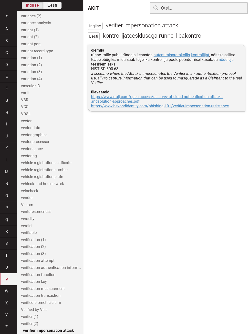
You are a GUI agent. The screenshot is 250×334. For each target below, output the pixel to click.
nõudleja (226, 59)
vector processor (35, 141)
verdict (26, 225)
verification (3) (33, 253)
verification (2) (33, 246)
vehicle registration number (44, 169)
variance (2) (31, 16)
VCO (25, 106)
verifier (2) (29, 323)
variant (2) (30, 36)
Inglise (32, 5)
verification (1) (33, 239)
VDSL (26, 113)
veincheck (29, 191)
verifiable (29, 232)
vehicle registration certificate (46, 162)
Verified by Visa (34, 309)
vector (26, 121)
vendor (27, 197)
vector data (30, 127)
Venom (27, 204)
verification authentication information (52, 267)
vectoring (29, 156)
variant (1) (30, 30)
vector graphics (34, 135)
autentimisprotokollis (172, 55)
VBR (24, 100)
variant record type (37, 51)
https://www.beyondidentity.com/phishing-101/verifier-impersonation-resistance (160, 106)
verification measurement (43, 288)
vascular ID (30, 86)
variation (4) (31, 79)
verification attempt (37, 260)
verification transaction (41, 295)
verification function (38, 274)
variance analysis (36, 23)
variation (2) (31, 65)
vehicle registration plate (42, 176)
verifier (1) (29, 316)
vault (25, 92)
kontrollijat (200, 55)
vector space (32, 148)
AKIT (93, 8)
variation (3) (31, 71)
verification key (34, 281)
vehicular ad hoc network (42, 183)
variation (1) (31, 58)
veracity (27, 218)
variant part (31, 44)
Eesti (52, 5)
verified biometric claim (41, 302)
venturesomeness (36, 211)
